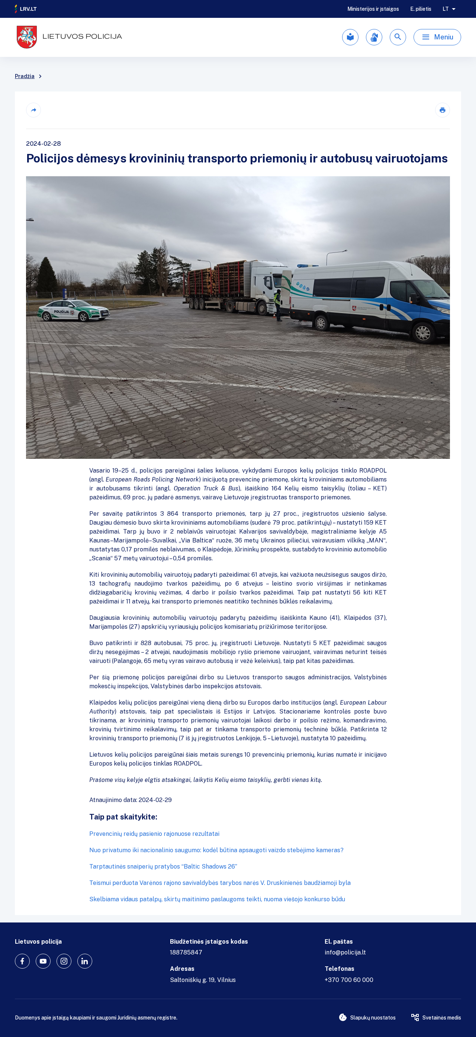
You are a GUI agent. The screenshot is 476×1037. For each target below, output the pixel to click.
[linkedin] (84, 961)
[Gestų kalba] (374, 37)
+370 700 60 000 (349, 979)
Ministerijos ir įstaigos (373, 9)
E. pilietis (420, 9)
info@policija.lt (345, 952)
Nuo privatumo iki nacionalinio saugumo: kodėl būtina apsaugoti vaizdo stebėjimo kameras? (216, 850)
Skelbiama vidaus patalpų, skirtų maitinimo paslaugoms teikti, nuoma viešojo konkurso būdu (217, 899)
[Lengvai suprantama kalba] (350, 37)
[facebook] (22, 961)
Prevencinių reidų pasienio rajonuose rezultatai (154, 833)
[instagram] (64, 961)
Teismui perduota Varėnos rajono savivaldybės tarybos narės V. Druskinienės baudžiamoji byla (220, 882)
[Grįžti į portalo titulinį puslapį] (26, 9)
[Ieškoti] (398, 37)
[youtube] (43, 961)
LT (446, 9)
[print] (442, 110)
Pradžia (25, 76)
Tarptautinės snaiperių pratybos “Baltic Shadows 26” (163, 866)
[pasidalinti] (33, 110)
